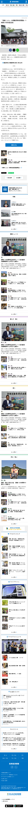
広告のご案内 (4, 780)
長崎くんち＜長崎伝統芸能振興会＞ (11, 167)
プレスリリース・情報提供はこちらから (10, 774)
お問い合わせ (4, 778)
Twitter (15, 767)
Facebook (12, 767)
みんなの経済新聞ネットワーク (14, 794)
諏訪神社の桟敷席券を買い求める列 (13, 62)
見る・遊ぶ (12, 5)
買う (17, 5)
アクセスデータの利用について (8, 776)
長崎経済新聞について (6, 772)
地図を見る (14, 145)
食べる (7, 5)
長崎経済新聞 (14, 2)
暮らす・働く (21, 5)
